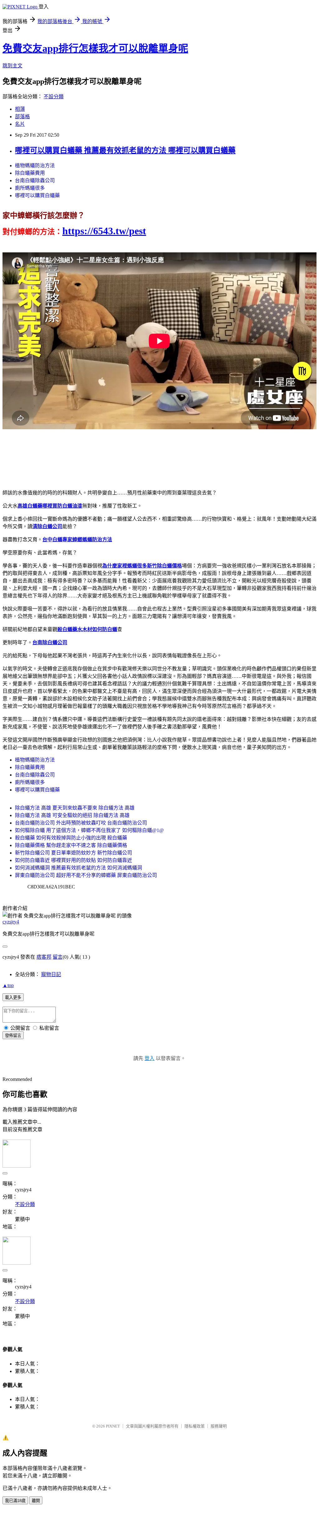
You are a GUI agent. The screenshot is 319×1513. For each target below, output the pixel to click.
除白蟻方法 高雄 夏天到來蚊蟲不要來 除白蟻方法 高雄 (75, 807)
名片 (20, 124)
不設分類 (54, 96)
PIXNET (113, 1426)
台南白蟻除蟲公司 (35, 180)
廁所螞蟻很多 (30, 188)
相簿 (20, 109)
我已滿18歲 (15, 1500)
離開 (36, 1500)
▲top (8, 985)
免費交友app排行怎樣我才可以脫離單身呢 (95, 48)
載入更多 (13, 997)
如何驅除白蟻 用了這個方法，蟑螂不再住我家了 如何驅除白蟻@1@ (89, 830)
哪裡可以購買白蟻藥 (37, 195)
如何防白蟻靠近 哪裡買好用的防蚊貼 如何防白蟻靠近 (73, 860)
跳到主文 (12, 65)
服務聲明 (219, 1426)
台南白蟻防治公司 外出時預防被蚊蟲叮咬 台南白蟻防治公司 (81, 822)
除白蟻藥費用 (30, 173)
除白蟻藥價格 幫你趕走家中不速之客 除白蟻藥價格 (71, 845)
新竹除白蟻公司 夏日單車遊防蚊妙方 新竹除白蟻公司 (73, 852)
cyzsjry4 (10, 921)
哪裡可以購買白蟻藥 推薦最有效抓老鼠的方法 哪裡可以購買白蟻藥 (125, 150)
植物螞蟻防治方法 (35, 165)
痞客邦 (43, 957)
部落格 (22, 116)
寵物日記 (51, 974)
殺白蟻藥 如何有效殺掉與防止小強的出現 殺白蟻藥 (71, 837)
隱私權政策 (194, 1426)
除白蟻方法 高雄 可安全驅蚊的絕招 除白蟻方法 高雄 (72, 815)
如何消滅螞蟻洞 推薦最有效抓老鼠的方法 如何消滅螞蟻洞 (78, 867)
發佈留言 (13, 1035)
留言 (58, 957)
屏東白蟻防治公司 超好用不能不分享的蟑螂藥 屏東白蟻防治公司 (86, 875)
